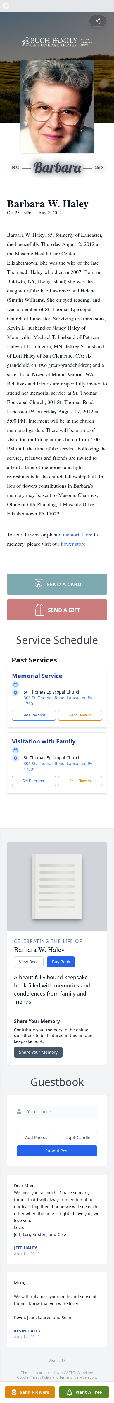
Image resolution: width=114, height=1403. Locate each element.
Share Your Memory (38, 1052)
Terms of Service (73, 1377)
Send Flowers (80, 715)
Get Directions (34, 715)
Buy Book (61, 961)
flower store (73, 543)
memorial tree (77, 534)
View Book (29, 961)
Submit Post (57, 1151)
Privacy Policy (40, 1377)
